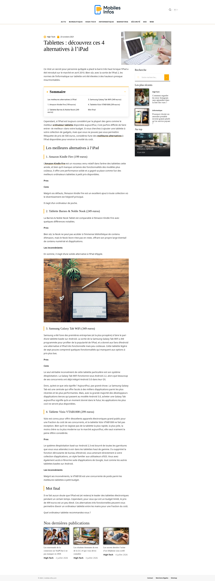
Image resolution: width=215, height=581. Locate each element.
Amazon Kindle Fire (55, 163)
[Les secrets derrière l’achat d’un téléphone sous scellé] (116, 536)
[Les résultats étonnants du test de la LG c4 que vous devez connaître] (86, 536)
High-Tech (49, 558)
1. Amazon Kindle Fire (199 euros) (62, 104)
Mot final (92, 109)
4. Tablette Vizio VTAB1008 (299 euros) (104, 104)
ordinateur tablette (63, 125)
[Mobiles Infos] (107, 9)
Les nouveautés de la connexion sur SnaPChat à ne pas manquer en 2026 (56, 550)
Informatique (157, 110)
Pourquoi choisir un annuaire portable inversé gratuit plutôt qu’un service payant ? (161, 119)
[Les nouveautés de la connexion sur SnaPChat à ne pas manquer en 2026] (56, 536)
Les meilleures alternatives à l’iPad (62, 99)
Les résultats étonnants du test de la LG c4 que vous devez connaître (86, 550)
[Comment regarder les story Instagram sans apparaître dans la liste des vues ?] (142, 97)
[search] (170, 10)
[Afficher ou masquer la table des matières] (96, 91)
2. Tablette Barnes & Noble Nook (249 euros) (63, 110)
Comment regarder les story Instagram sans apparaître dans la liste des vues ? (160, 99)
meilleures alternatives (109, 135)
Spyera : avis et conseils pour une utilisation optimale (151, 147)
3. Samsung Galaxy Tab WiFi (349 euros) (104, 99)
